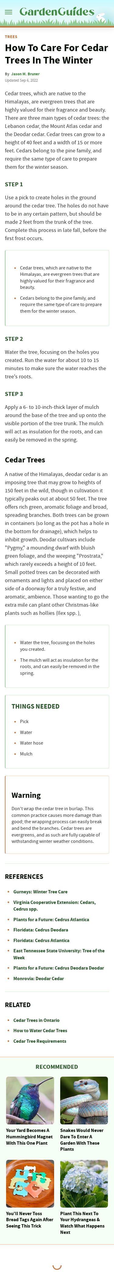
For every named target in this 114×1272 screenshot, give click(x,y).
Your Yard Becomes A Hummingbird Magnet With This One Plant (29, 1136)
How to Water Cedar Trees (40, 1031)
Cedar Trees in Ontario (36, 1020)
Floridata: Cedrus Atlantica (41, 941)
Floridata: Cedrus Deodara (40, 930)
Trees (11, 37)
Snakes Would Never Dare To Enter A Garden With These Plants (81, 1139)
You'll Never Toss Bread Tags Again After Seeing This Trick (29, 1220)
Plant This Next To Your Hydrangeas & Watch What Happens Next (82, 1223)
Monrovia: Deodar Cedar (38, 979)
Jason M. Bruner (25, 74)
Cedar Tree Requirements (39, 1041)
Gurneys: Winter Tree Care (40, 892)
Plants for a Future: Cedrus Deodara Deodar (58, 968)
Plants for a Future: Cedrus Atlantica (51, 920)
